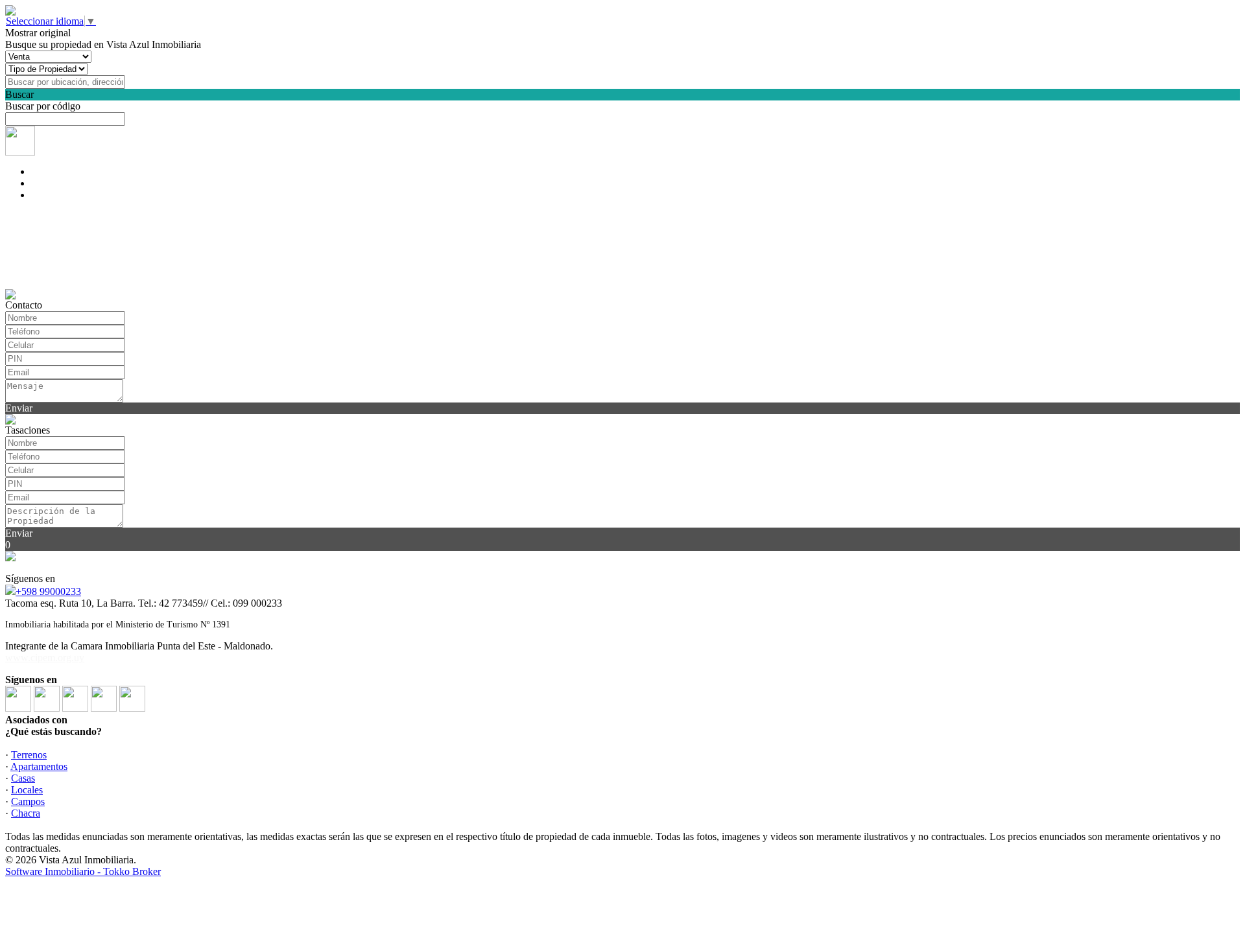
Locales (27, 789)
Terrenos (29, 754)
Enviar (18, 408)
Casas (23, 778)
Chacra (25, 813)
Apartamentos (38, 766)
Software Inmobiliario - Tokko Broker (83, 871)
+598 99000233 (48, 591)
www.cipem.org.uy (44, 657)
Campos (28, 801)
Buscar (19, 94)
